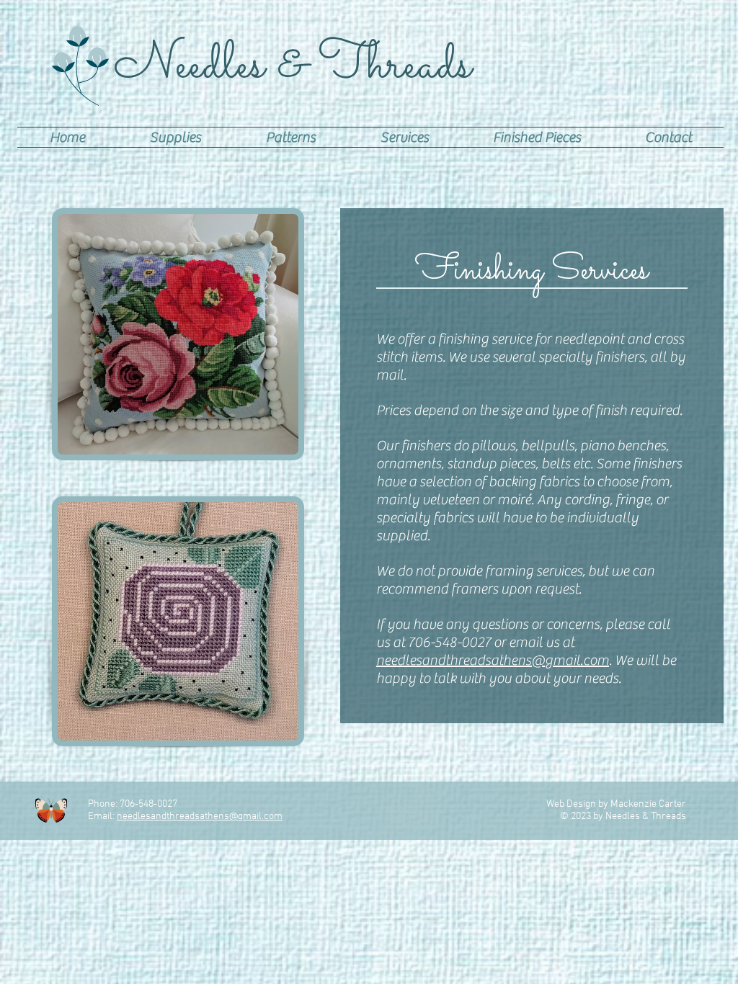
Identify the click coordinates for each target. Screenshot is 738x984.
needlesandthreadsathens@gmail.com (492, 660)
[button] (175, 137)
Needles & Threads (292, 66)
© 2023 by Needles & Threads (623, 816)
